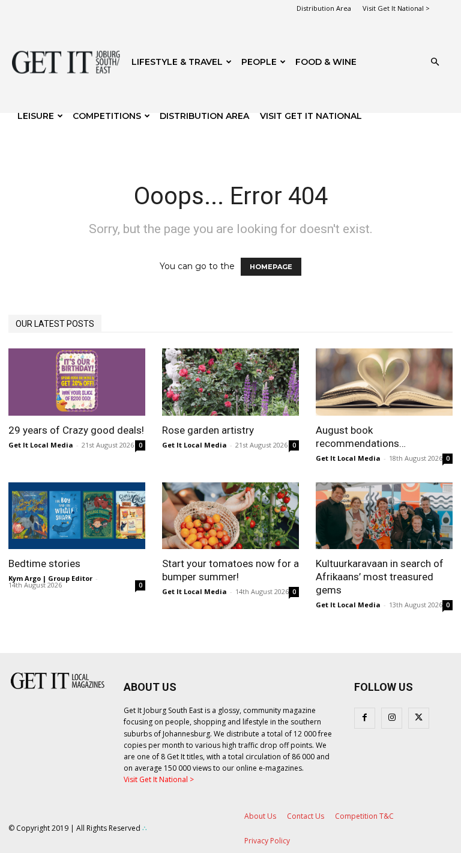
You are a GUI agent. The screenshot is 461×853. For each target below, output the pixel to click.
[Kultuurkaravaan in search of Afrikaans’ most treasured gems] (384, 516)
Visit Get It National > (396, 8)
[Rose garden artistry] (230, 382)
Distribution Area (324, 8)
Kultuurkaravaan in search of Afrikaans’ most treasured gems (380, 576)
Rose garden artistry (208, 430)
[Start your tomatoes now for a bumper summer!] (230, 516)
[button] (434, 62)
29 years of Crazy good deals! (76, 430)
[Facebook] (364, 718)
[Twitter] (418, 718)
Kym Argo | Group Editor (50, 578)
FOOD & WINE (326, 61)
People (259, 61)
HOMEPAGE (271, 267)
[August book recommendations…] (384, 382)
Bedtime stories (44, 563)
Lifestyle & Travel (177, 61)
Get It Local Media (40, 444)
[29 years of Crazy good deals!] (76, 382)
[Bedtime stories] (76, 516)
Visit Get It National (311, 116)
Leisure (35, 116)
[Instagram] (391, 718)
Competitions (107, 116)
